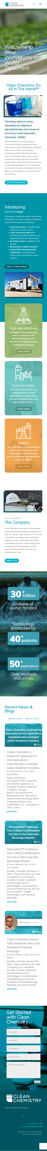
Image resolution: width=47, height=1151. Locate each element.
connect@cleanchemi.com (32, 1126)
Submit (37, 1082)
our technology (16, 182)
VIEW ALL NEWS (14, 718)
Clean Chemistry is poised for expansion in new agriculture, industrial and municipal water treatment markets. (23, 760)
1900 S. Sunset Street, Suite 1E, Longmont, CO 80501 (30, 1132)
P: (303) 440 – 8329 (35, 1123)
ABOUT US (11, 560)
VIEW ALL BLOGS (32, 718)
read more (12, 811)
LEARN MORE (23, 351)
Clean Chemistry (16, 771)
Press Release (12, 774)
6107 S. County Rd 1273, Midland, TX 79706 (32, 1134)
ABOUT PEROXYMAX (16, 266)
